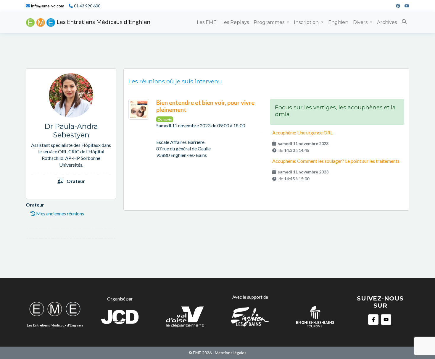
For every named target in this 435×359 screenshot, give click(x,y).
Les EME (207, 22)
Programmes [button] (270, 22)
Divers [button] (361, 22)
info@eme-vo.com (47, 6)
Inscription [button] (307, 22)
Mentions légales (230, 352)
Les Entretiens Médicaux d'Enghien (102, 21)
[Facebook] (396, 6)
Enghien (338, 22)
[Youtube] (404, 6)
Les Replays (235, 22)
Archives (387, 22)
